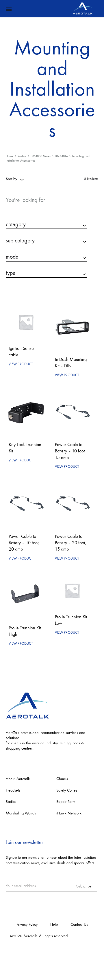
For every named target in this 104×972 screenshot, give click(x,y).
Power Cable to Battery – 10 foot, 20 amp (24, 542)
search (46, 291)
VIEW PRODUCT (21, 364)
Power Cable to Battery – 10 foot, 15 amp (70, 451)
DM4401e (61, 156)
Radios (22, 156)
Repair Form (65, 801)
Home (9, 156)
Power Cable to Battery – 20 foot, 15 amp (70, 542)
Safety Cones (66, 790)
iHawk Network (68, 813)
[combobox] (15, 178)
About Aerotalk (18, 778)
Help (54, 924)
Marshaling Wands (21, 813)
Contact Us (79, 924)
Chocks (62, 778)
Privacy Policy (27, 924)
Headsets (13, 790)
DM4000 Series (41, 156)
